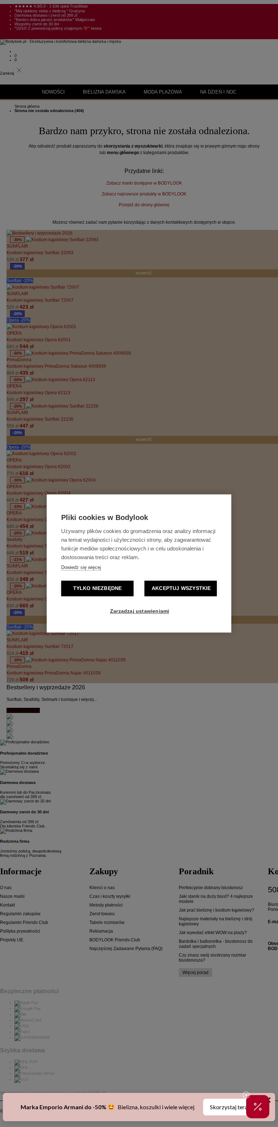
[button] (257, 1106)
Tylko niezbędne (97, 588)
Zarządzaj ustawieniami (139, 611)
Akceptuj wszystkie (181, 588)
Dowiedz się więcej (81, 567)
